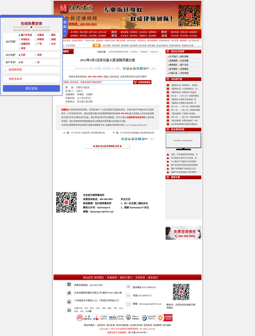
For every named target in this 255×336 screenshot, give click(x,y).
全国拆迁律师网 (112, 125)
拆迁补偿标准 (152, 41)
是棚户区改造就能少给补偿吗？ (184, 172)
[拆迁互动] (164, 36)
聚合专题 (175, 32)
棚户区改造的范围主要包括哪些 (184, 165)
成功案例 (152, 36)
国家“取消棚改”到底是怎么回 (183, 168)
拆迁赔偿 (134, 45)
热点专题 (184, 36)
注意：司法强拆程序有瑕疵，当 (184, 154)
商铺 (53, 39)
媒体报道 (124, 32)
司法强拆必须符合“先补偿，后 (184, 158)
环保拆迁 (25, 39)
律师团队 (84, 36)
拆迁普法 (124, 36)
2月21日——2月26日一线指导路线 (185, 117)
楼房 (53, 35)
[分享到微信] (138, 68)
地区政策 (183, 41)
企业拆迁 (143, 32)
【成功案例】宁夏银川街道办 (183, 113)
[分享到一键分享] (124, 68)
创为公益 (102, 32)
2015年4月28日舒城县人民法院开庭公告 (137, 133)
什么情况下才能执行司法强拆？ (184, 161)
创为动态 (193, 36)
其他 (23, 48)
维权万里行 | (127, 277)
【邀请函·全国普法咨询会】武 (183, 99)
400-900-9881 (95, 76)
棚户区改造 (121, 41)
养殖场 (40, 39)
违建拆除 (25, 44)
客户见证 (93, 32)
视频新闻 (152, 32)
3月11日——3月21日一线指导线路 (185, 110)
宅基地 (40, 35)
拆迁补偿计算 (193, 41)
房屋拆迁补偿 (65, 41)
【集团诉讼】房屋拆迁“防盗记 (183, 92)
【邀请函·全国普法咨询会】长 (183, 103)
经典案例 (74, 36)
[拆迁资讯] (114, 36)
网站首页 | (88, 277)
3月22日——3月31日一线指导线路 (185, 106)
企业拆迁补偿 (77, 41)
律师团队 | (100, 277)
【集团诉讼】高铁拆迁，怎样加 (184, 85)
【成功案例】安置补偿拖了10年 (184, 120)
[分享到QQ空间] (127, 68)
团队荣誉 (84, 32)
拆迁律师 (116, 45)
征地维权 (102, 36)
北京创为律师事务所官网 (118, 52)
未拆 (39, 55)
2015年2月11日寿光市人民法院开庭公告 (88, 133)
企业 (53, 44)
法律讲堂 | (141, 277)
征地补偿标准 (164, 41)
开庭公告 (184, 32)
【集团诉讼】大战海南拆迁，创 (184, 89)
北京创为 (101, 325)
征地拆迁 (134, 52)
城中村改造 (131, 41)
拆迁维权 (93, 36)
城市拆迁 (134, 36)
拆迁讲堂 (175, 36)
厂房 (39, 44)
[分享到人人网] (141, 68)
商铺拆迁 (143, 36)
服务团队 (144, 52)
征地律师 (125, 45)
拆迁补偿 (142, 45)
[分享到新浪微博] (131, 68)
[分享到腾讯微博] (134, 68)
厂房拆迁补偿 (89, 41)
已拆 (23, 55)
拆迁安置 (174, 41)
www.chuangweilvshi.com (136, 125)
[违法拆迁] (141, 41)
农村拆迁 (134, 32)
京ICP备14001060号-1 (138, 332)
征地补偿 (99, 41)
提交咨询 (31, 88)
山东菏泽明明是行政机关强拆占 (184, 124)
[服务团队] (64, 36)
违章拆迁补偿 (109, 41)
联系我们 (193, 32)
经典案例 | (113, 277)
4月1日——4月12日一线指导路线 (185, 96)
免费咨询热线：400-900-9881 (78, 24)
